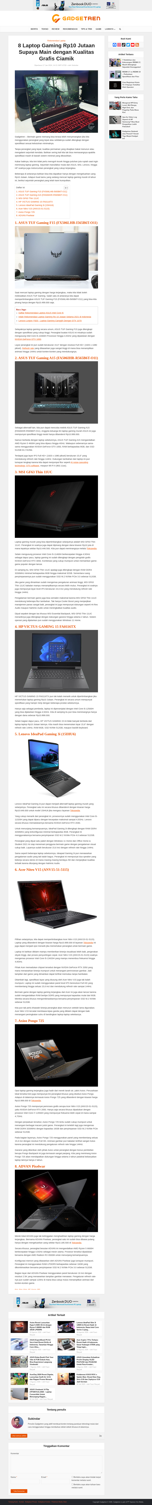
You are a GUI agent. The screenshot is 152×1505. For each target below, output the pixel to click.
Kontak (21, 1502)
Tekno (44, 29)
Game (98, 29)
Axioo (25, 1289)
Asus (21, 1289)
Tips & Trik (86, 29)
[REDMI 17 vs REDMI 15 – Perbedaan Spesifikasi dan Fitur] (115, 75)
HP (30, 1289)
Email (44, 1477)
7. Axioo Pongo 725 (25, 212)
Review (55, 29)
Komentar (15, 1453)
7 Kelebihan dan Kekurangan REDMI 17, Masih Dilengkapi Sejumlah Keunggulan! (131, 63)
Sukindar (75, 65)
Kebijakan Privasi (31, 1502)
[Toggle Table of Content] (64, 188)
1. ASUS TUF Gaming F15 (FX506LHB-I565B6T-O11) (41, 191)
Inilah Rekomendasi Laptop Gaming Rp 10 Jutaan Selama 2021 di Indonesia (55, 317)
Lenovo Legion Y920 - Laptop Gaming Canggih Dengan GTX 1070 (50, 321)
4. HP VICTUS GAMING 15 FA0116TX (34, 202)
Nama (14, 1477)
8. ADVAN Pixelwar (25, 215)
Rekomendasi (70, 29)
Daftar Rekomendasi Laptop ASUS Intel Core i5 (41, 313)
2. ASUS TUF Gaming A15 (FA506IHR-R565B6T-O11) (41, 195)
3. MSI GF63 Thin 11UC (27, 198)
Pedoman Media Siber (59, 1502)
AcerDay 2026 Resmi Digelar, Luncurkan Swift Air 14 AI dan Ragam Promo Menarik (42, 1376)
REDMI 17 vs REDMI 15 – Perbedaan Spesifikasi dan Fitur (131, 74)
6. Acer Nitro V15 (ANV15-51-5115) (33, 208)
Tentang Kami (13, 1502)
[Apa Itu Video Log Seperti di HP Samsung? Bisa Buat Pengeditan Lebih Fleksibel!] (115, 120)
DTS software (32, 466)
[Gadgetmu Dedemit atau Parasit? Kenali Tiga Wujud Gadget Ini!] (115, 134)
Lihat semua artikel (19, 1436)
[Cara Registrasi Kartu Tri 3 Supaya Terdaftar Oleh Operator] (115, 85)
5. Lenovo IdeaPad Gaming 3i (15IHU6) (35, 205)
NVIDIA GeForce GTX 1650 (28, 339)
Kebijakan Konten (44, 1502)
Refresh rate (28, 348)
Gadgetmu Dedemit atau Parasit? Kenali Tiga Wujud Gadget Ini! (130, 134)
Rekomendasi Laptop (56, 41)
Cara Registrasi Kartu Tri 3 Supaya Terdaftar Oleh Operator (131, 84)
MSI (39, 1289)
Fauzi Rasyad (95, 1384)
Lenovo (34, 1289)
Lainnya (109, 29)
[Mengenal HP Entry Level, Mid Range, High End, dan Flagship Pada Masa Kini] (115, 106)
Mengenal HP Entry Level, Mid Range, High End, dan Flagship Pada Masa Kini (130, 107)
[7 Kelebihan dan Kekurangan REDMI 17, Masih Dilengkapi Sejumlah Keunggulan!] (115, 63)
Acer (17, 1289)
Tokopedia (92, 548)
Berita (34, 29)
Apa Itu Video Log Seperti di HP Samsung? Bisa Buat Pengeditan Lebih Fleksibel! (130, 122)
